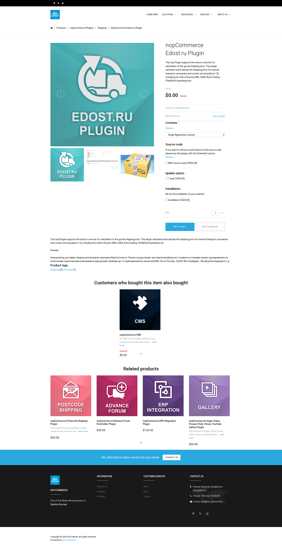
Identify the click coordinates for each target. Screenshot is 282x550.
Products (61, 28)
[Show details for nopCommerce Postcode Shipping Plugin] (71, 395)
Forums (147, 496)
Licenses (171, 122)
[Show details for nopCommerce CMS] (141, 309)
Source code (173, 144)
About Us (223, 14)
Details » (169, 128)
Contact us (102, 486)
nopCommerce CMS (130, 335)
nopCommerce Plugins (82, 28)
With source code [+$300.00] (182, 163)
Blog (145, 491)
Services (205, 14)
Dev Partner (219, 116)
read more (83, 431)
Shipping (102, 28)
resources (187, 14)
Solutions (168, 14)
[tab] (195, 108)
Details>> (170, 157)
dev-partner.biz (69, 540)
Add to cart (179, 227)
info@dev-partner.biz (211, 501)
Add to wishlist (210, 227)
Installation (172, 188)
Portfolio (101, 496)
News (146, 486)
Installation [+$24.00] (178, 200)
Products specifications (177, 108)
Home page (152, 14)
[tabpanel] (141, 323)
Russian (68, 269)
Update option (174, 173)
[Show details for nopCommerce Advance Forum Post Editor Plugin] (118, 395)
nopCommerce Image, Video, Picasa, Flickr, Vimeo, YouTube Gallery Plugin (205, 424)
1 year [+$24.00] (176, 178)
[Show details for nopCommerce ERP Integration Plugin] (164, 395)
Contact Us (171, 457)
